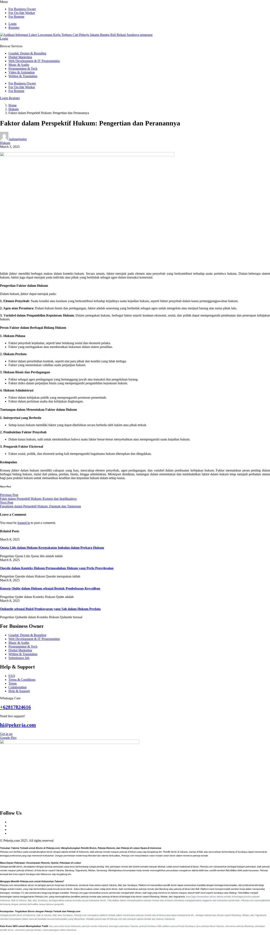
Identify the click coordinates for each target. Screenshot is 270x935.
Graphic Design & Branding (27, 53)
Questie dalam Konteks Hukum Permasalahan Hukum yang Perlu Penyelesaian (56, 568)
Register (13, 27)
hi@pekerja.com (18, 725)
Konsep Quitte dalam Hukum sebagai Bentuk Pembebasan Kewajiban (50, 588)
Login (12, 24)
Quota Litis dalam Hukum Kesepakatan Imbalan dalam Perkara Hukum (52, 547)
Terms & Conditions (21, 679)
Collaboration (17, 687)
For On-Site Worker (21, 13)
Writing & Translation (22, 76)
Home (12, 105)
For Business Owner (22, 9)
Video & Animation (21, 72)
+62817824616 (15, 707)
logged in (24, 523)
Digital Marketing (20, 57)
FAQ (11, 676)
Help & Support (19, 691)
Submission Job (18, 658)
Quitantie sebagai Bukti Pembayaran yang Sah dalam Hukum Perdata (50, 609)
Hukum (13, 109)
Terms (12, 683)
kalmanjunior (18, 139)
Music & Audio (18, 65)
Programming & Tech (22, 68)
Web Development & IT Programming (34, 61)
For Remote (16, 16)
